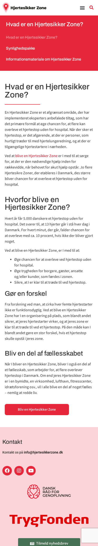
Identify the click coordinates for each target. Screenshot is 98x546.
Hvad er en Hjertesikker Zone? (32, 37)
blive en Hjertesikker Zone (36, 155)
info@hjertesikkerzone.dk (43, 452)
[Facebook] (7, 470)
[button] (82, 7)
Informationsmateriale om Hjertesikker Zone (43, 59)
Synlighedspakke (20, 48)
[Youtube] (31, 470)
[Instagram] (19, 470)
